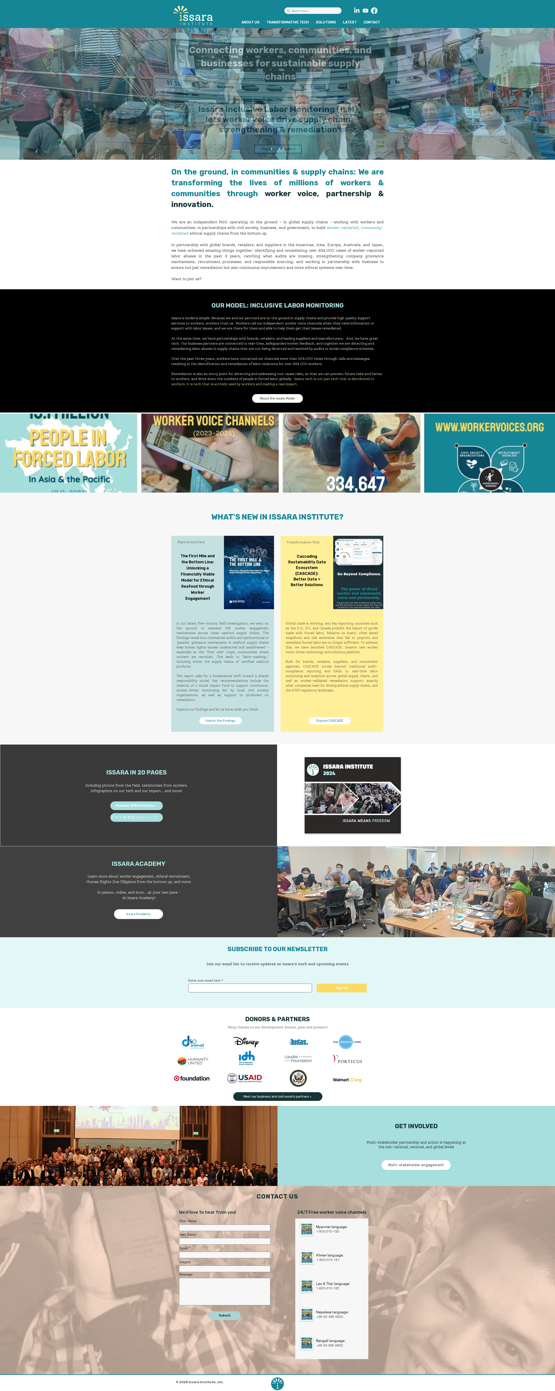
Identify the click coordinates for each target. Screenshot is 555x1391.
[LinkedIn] (357, 10)
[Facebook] (374, 10)
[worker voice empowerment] (283, 149)
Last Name (187, 1234)
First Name (187, 1221)
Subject (185, 1262)
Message (186, 1274)
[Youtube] (365, 10)
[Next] (531, 94)
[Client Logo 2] (298, 1059)
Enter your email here (204, 980)
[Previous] (24, 94)
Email (183, 1248)
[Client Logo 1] (347, 1080)
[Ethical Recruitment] (279, 149)
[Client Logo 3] (347, 1058)
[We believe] (271, 149)
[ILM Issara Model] (275, 149)
